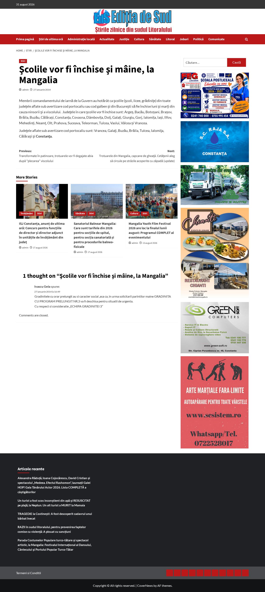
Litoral (170, 39)
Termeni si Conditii (28, 573)
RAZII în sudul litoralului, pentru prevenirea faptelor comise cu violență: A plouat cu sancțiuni (52, 529)
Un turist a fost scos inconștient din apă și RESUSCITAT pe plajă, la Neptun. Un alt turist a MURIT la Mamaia (54, 503)
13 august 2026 (150, 243)
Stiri (23, 61)
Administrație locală (81, 39)
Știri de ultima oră (51, 39)
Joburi (184, 39)
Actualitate (107, 39)
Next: (137, 156)
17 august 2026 (40, 247)
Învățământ (27, 213)
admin (25, 89)
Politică (198, 39)
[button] (246, 39)
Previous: (56, 156)
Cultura (139, 39)
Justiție (124, 39)
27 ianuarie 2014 (42, 89)
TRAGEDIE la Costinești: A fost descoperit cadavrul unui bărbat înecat (55, 516)
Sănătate (155, 39)
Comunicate (216, 39)
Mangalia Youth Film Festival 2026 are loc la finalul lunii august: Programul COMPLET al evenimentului (151, 230)
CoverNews (145, 585)
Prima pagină (25, 39)
